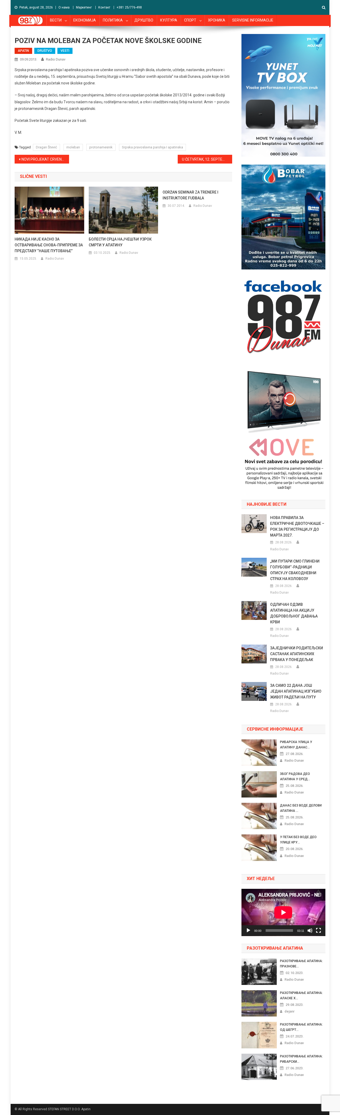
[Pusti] (248, 930)
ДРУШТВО (143, 20)
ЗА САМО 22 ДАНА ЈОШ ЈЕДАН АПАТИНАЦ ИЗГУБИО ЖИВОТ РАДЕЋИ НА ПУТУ (295, 691)
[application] (283, 912)
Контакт (104, 7)
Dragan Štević (46, 147)
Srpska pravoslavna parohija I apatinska (152, 147)
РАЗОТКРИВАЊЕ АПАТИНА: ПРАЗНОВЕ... (301, 963)
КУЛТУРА (168, 20)
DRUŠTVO (44, 51)
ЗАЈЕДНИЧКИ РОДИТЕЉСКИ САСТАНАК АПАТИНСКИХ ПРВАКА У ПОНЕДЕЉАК (296, 654)
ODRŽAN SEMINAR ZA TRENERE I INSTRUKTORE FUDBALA (190, 195)
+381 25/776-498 (129, 7)
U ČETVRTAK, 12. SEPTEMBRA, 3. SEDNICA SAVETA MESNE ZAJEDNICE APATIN (207, 159)
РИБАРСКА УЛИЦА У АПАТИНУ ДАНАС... (296, 744)
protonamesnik (101, 147)
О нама (64, 7)
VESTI (65, 51)
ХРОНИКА (216, 20)
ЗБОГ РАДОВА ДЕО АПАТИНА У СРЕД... (295, 776)
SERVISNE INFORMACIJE (252, 20)
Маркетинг (84, 7)
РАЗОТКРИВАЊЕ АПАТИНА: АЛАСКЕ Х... (301, 995)
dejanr (289, 1011)
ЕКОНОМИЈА (84, 20)
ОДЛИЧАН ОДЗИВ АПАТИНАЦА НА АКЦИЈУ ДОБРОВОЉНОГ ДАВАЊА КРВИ (294, 613)
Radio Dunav (55, 59)
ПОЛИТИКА (113, 20)
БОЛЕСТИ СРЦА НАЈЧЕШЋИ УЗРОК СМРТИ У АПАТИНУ (120, 242)
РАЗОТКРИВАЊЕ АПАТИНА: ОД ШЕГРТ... (301, 1027)
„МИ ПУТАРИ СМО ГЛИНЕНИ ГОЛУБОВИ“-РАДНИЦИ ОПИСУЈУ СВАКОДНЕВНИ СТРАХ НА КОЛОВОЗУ (295, 570)
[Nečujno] (310, 930)
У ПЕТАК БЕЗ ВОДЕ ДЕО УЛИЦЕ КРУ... (298, 839)
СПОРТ (190, 20)
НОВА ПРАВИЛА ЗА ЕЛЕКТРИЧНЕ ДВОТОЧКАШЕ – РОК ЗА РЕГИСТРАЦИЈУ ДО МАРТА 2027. (297, 526)
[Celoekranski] (318, 930)
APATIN (23, 51)
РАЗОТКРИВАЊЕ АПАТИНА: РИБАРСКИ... (301, 1058)
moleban (73, 147)
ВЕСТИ (56, 20)
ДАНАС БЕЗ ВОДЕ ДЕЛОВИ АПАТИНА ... (301, 808)
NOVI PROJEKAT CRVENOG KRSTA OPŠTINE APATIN (45, 159)
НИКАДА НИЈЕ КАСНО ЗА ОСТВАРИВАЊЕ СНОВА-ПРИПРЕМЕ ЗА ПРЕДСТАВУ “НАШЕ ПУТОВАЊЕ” (49, 245)
